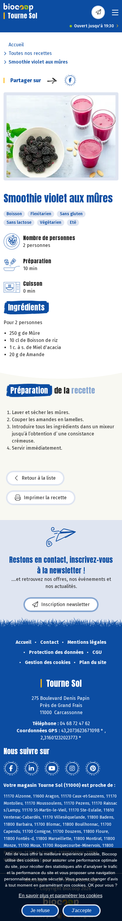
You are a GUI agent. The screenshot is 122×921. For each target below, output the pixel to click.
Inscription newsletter (65, 604)
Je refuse (40, 910)
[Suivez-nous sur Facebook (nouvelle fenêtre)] (11, 768)
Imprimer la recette (45, 497)
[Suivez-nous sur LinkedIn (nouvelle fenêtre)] (31, 768)
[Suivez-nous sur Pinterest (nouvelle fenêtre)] (92, 768)
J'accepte (82, 910)
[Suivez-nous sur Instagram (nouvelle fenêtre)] (72, 768)
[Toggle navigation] (115, 14)
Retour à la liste (39, 478)
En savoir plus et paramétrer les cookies (60, 895)
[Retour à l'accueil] (18, 7)
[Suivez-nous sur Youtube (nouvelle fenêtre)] (51, 768)
